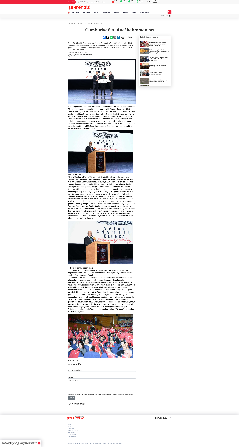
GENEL (134, 12)
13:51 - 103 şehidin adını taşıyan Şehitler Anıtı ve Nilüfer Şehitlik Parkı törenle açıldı (93, 2)
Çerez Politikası (72, 434)
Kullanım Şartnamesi (73, 430)
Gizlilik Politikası (72, 436)
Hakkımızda (71, 428)
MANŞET (117, 12)
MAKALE (96, 12)
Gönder (71, 398)
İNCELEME (86, 12)
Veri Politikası (71, 432)
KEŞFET (125, 12)
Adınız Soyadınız (75, 370)
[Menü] (169, 16)
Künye (69, 424)
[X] (170, 418)
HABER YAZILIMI (78, 443)
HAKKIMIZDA (144, 12)
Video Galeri (164, 15)
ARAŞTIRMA (76, 12)
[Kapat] (39, 443)
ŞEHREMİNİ (106, 12)
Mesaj (70, 377)
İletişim (69, 426)
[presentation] (108, 2)
